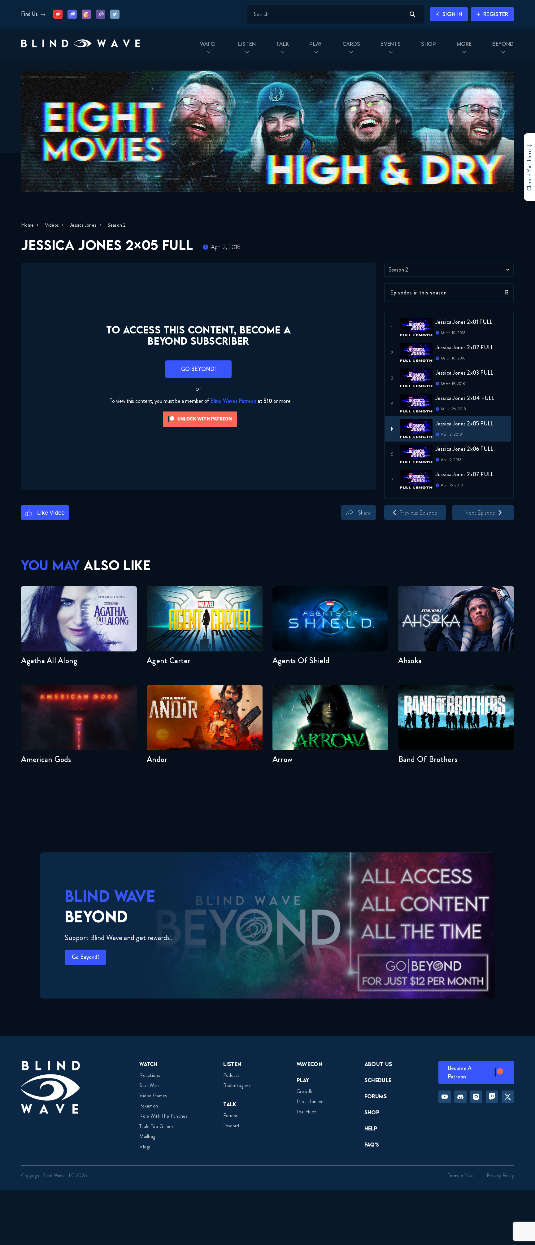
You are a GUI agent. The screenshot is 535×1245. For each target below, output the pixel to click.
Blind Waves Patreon (233, 401)
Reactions (149, 1075)
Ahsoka (410, 660)
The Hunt (306, 1111)
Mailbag (147, 1136)
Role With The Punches (163, 1116)
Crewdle (305, 1091)
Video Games (153, 1095)
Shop (372, 1112)
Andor (157, 759)
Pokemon (148, 1105)
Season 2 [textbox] (398, 270)
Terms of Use (461, 1175)
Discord (231, 1125)
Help (370, 1128)
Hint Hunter (310, 1101)
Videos (52, 225)
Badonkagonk (237, 1085)
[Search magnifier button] (412, 14)
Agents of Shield (300, 660)
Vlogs (145, 1146)
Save (385, 523)
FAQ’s (371, 1144)
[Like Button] (45, 513)
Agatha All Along (49, 660)
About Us (378, 1064)
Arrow (282, 759)
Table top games (156, 1126)
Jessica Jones (83, 225)
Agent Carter (168, 660)
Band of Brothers (427, 759)
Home (27, 225)
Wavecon (309, 1064)
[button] (80, 44)
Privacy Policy (500, 1175)
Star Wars (149, 1085)
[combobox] (449, 270)
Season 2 (116, 225)
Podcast (231, 1075)
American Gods (46, 759)
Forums (230, 1115)
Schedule (378, 1080)
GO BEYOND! (198, 369)
